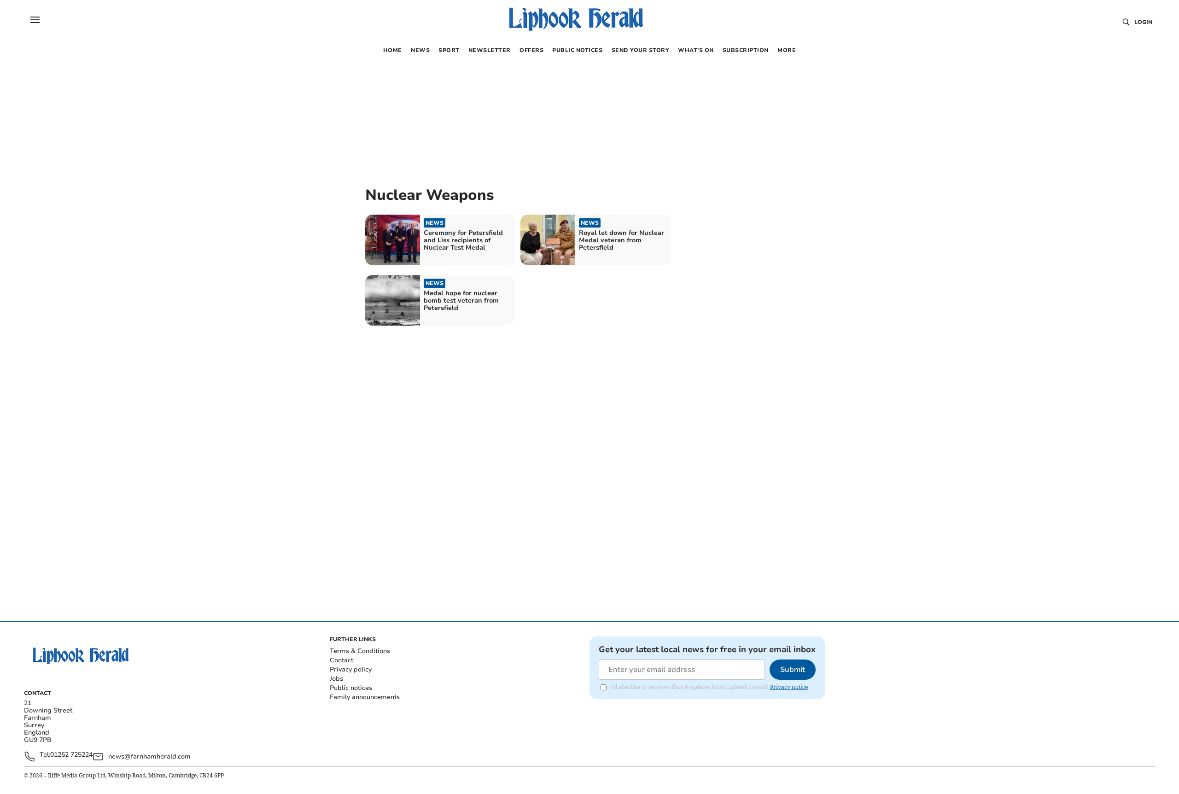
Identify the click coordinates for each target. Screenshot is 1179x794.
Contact (341, 660)
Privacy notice (789, 686)
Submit (792, 670)
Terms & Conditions (360, 651)
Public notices (351, 687)
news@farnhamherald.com (149, 756)
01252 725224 (71, 755)
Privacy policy (351, 669)
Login (1143, 22)
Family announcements (365, 697)
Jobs (336, 678)
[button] (35, 20)
